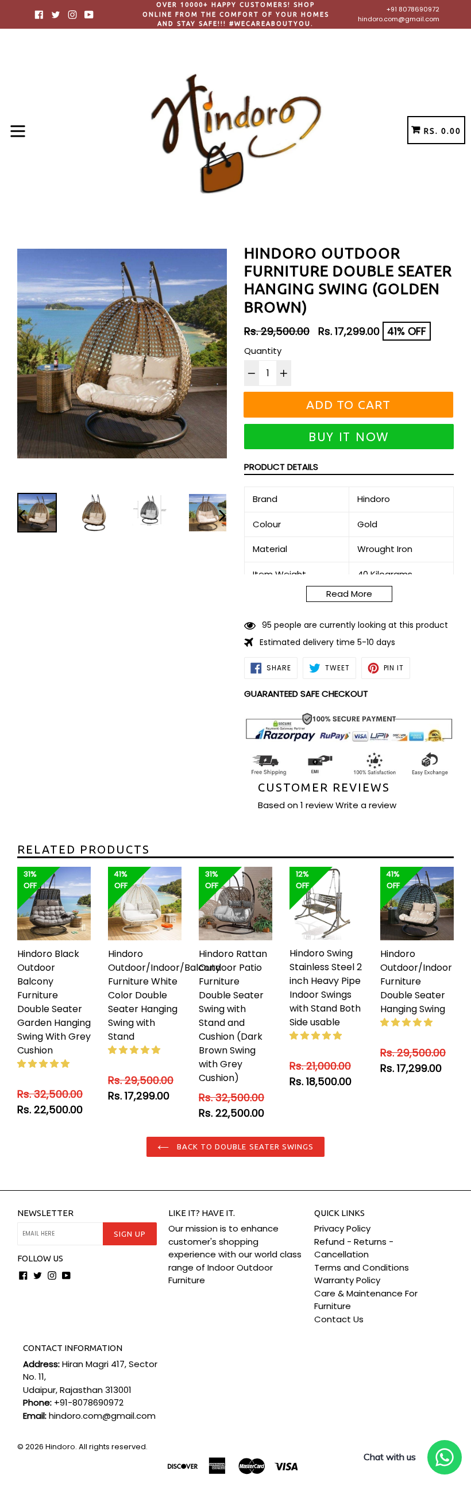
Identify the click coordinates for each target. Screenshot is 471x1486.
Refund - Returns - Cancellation (353, 1248)
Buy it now (348, 437)
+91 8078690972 (413, 9)
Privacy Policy (342, 1228)
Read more (349, 594)
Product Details (281, 467)
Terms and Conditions (361, 1267)
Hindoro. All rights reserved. (96, 1446)
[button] (44, 1063)
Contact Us (339, 1319)
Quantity (262, 351)
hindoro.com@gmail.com (398, 19)
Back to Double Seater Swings (244, 1147)
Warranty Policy (347, 1280)
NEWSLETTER (45, 1213)
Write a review (365, 805)
